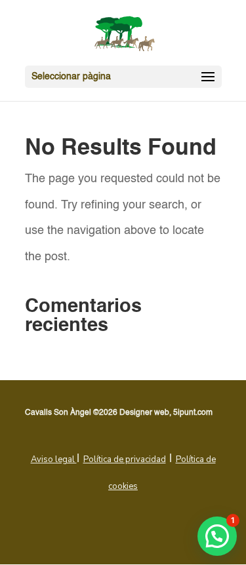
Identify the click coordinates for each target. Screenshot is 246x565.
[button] (217, 536)
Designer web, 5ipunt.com (166, 413)
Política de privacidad (124, 459)
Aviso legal (54, 459)
